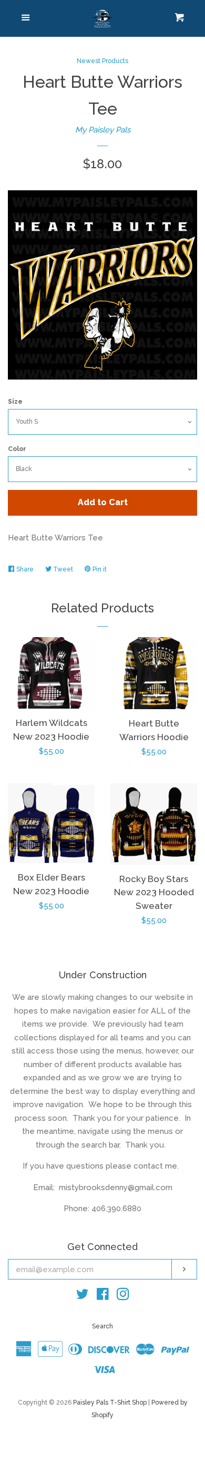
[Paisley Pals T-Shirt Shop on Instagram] (123, 1296)
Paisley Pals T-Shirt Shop (110, 1402)
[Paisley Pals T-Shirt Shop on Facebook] (102, 1296)
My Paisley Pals (102, 130)
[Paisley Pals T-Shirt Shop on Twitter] (82, 1296)
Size (15, 401)
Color (17, 449)
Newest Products (102, 61)
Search (102, 1326)
